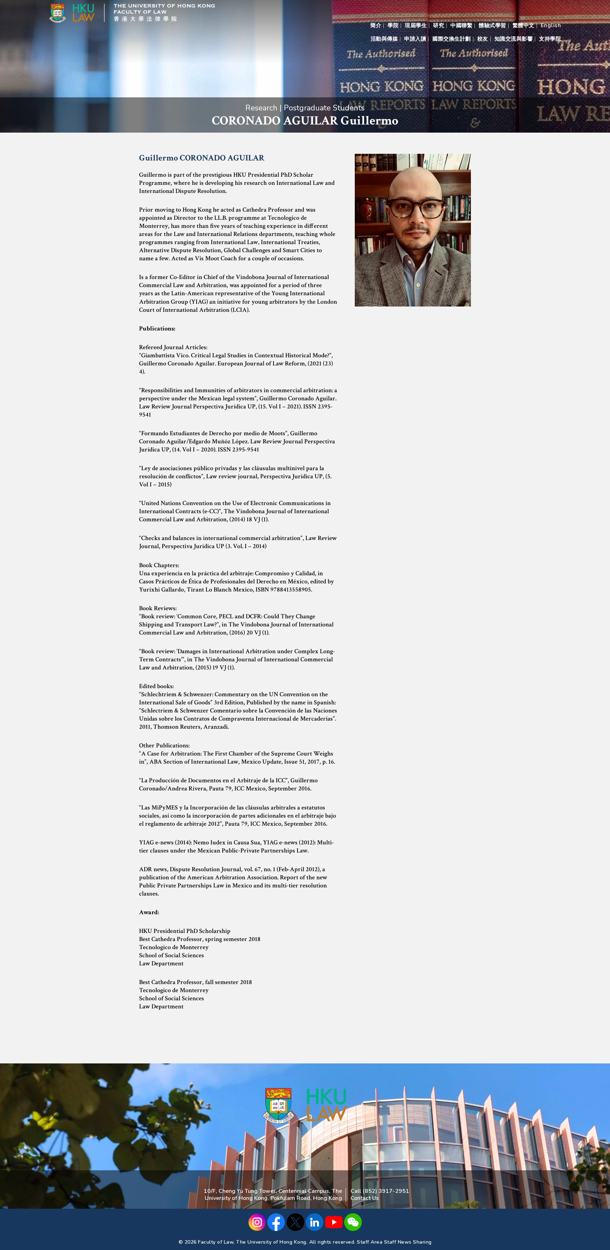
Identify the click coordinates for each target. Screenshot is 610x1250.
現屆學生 (416, 25)
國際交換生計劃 (451, 38)
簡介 (375, 25)
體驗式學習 (492, 25)
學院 (393, 25)
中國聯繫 (461, 25)
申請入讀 (415, 38)
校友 (482, 38)
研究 (438, 25)
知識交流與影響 (514, 38)
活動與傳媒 (384, 38)
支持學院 (550, 38)
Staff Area (369, 1242)
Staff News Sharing (408, 1242)
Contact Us (365, 1198)
